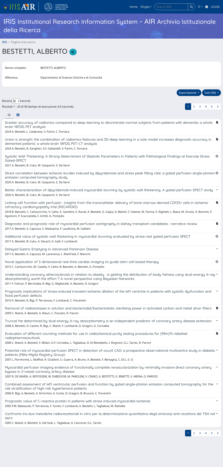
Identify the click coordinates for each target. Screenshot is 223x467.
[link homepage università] (56, 6)
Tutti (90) (210, 93)
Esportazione (188, 93)
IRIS (4, 42)
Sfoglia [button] (144, 7)
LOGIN (215, 7)
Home (134, 7)
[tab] (9, 115)
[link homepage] (20, 6)
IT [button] (199, 7)
